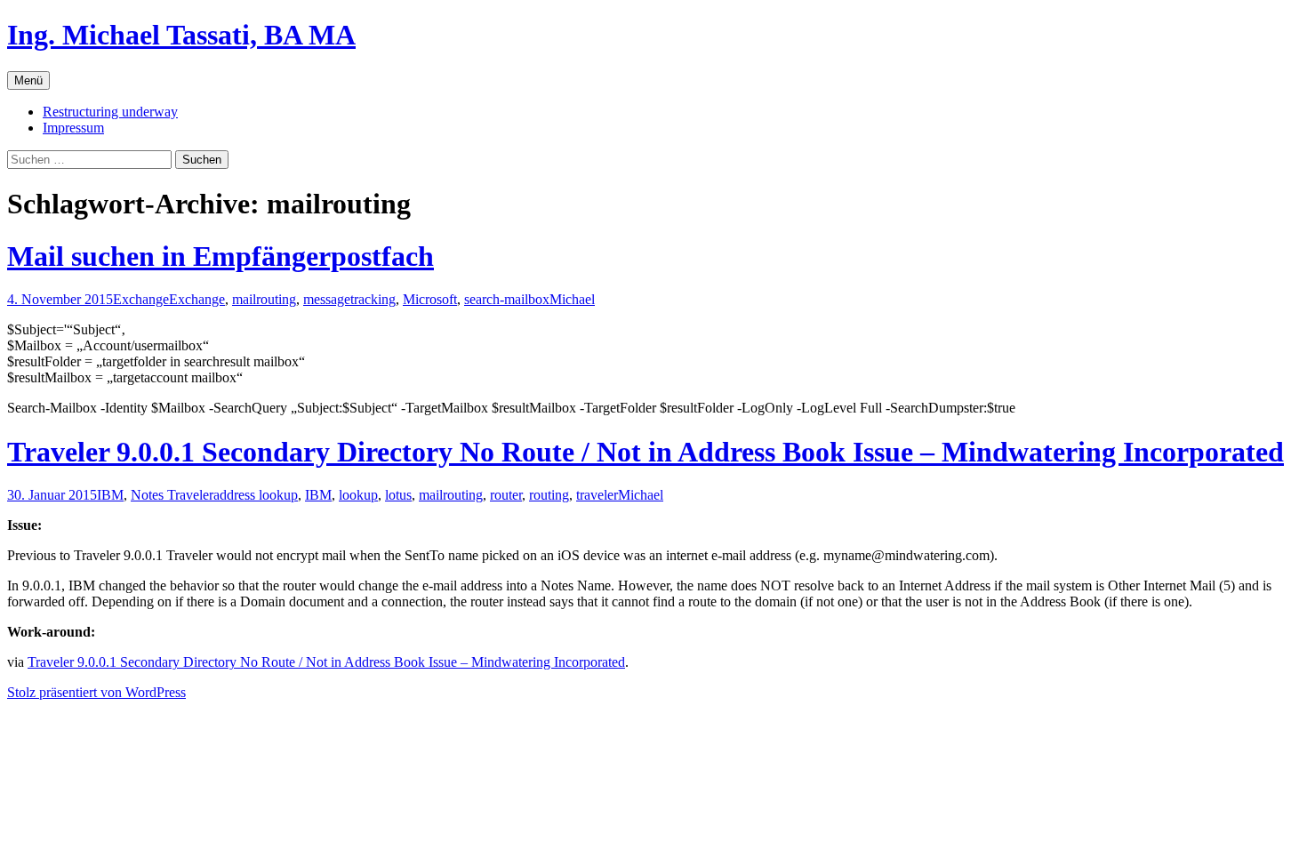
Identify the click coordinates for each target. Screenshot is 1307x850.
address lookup (255, 494)
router (506, 494)
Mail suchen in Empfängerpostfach (220, 256)
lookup (358, 494)
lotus (398, 494)
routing (549, 494)
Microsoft (430, 299)
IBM (110, 494)
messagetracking (349, 299)
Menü (28, 80)
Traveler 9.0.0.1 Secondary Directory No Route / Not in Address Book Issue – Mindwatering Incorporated (645, 452)
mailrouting (264, 299)
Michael (572, 299)
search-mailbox (506, 299)
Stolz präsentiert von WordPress (96, 692)
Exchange (141, 299)
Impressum (73, 127)
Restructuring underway (110, 111)
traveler (597, 494)
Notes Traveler (172, 494)
